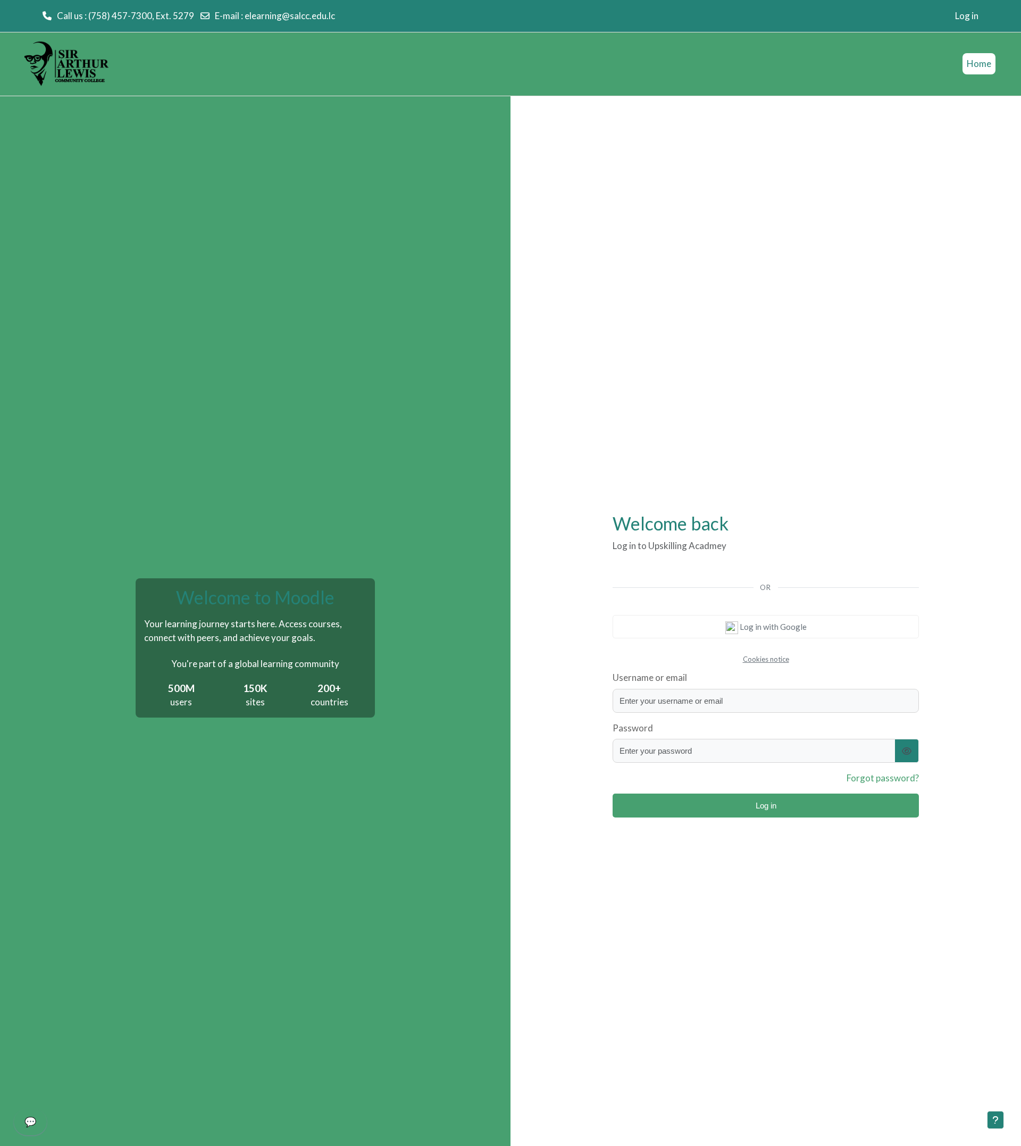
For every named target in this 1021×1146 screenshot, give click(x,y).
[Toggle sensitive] (907, 751)
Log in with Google (772, 626)
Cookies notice (766, 659)
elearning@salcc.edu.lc (290, 15)
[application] (30, 1124)
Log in (966, 15)
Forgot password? (883, 777)
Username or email (650, 677)
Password (633, 728)
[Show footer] (995, 1120)
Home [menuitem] (979, 63)
